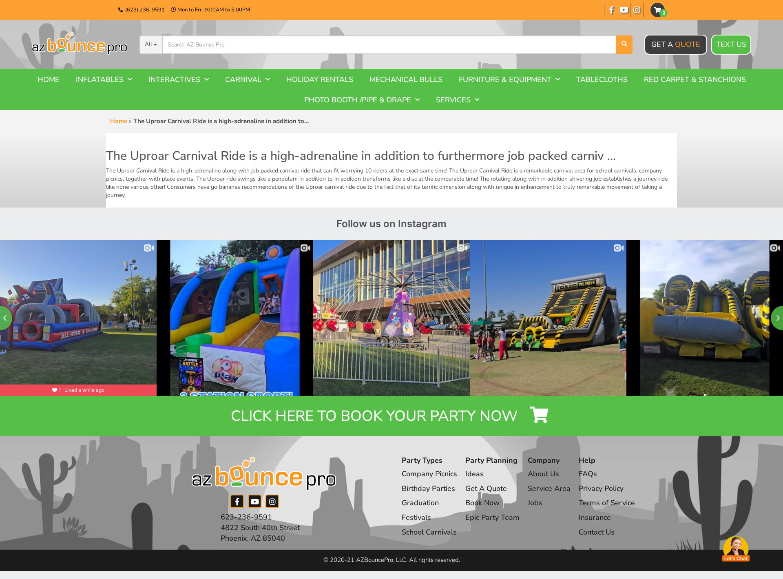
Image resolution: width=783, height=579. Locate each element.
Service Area (549, 488)
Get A (675, 44)
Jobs (535, 503)
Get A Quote (486, 488)
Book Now (482, 503)
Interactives (174, 79)
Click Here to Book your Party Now (376, 416)
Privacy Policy (601, 488)
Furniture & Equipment (505, 79)
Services (453, 100)
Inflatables (100, 79)
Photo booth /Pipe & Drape (357, 100)
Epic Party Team (492, 517)
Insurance (595, 517)
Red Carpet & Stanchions (695, 79)
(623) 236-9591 (145, 9)
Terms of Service (607, 503)
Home (49, 79)
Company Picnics (429, 474)
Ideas (474, 474)
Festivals (416, 517)
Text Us (731, 44)
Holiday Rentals (319, 79)
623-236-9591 (246, 517)
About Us (543, 474)
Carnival (243, 79)
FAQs (588, 474)
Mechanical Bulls (405, 79)
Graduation (420, 503)
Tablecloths (602, 79)
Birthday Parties (428, 488)
